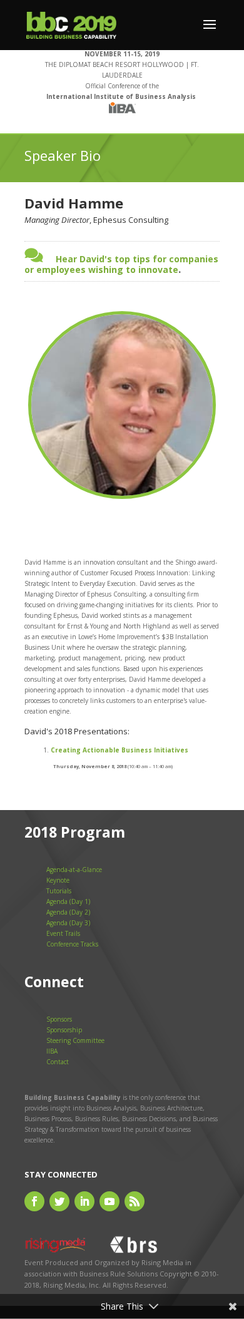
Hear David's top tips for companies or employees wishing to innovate (121, 264)
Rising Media (162, 1262)
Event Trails (63, 933)
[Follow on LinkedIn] (84, 1201)
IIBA (52, 1051)
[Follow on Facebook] (34, 1201)
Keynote (57, 880)
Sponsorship (64, 1029)
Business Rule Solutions (118, 1273)
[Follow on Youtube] (109, 1201)
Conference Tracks (72, 944)
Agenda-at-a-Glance (74, 869)
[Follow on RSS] (135, 1201)
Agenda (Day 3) (68, 922)
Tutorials (58, 890)
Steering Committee (75, 1040)
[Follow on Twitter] (59, 1201)
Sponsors (59, 1019)
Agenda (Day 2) (68, 912)
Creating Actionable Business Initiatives (119, 750)
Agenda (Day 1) (68, 901)
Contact (57, 1061)
